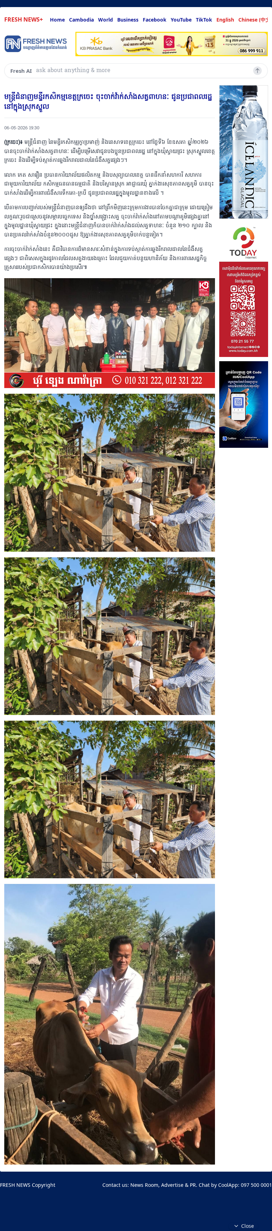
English (225, 19)
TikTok (204, 19)
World (105, 19)
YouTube (181, 19)
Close (247, 1226)
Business (127, 19)
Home (57, 19)
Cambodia (81, 19)
